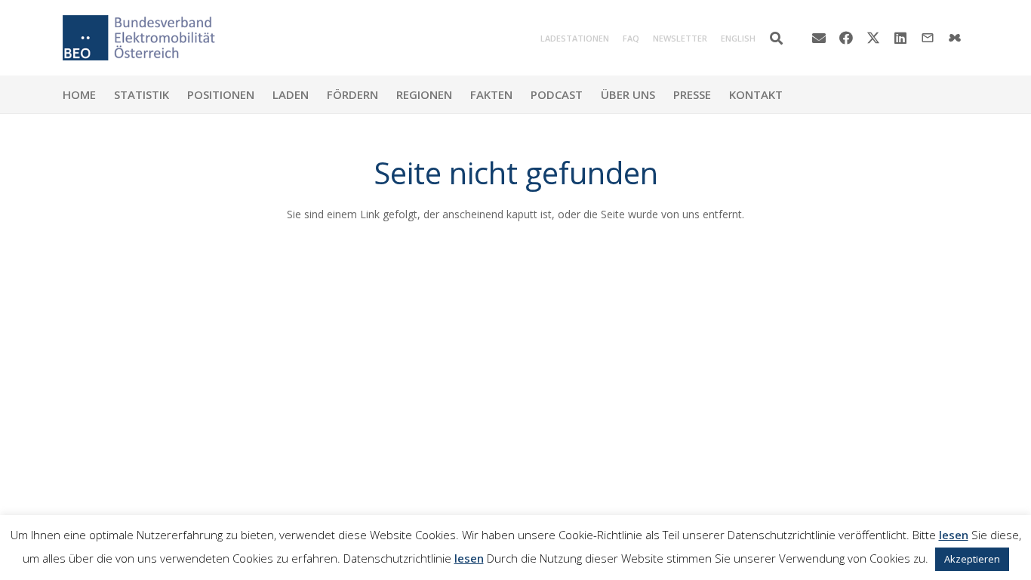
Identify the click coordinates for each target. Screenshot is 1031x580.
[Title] (954, 37)
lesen (953, 534)
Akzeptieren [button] (972, 559)
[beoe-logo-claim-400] (139, 37)
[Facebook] (846, 37)
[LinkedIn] (900, 37)
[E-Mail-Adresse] (818, 37)
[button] (776, 38)
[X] (873, 37)
